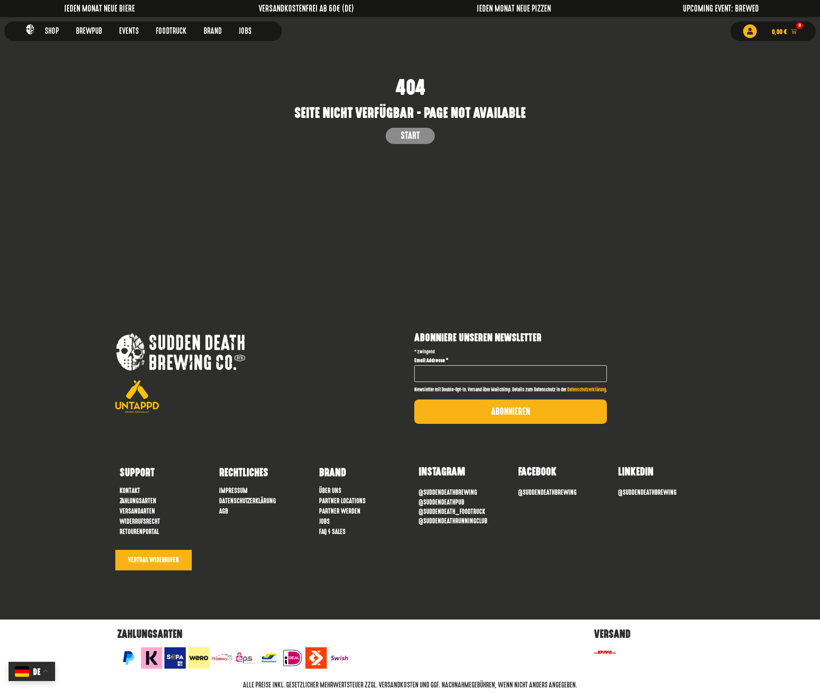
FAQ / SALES (332, 531)
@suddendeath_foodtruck (452, 511)
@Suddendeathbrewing (448, 492)
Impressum (233, 490)
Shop (52, 30)
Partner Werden (339, 511)
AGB (223, 511)
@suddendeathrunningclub (453, 521)
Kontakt (130, 490)
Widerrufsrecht (140, 521)
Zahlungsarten (138, 501)
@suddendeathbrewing (547, 492)
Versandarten (137, 511)
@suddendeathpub (441, 502)
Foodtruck (171, 30)
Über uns (330, 490)
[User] (750, 31)
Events (129, 30)
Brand (213, 30)
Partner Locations (342, 501)
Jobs (245, 30)
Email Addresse (431, 360)
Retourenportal (139, 531)
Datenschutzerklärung (586, 390)
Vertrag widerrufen (153, 560)
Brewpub (89, 30)
